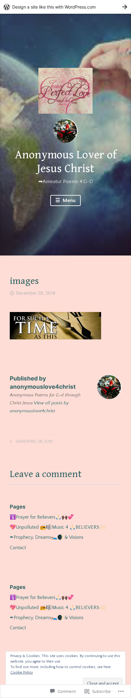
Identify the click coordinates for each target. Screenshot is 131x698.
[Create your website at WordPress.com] (65, 7)
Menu (69, 200)
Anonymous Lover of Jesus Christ (65, 162)
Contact (18, 547)
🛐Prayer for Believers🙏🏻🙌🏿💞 (42, 517)
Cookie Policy (21, 672)
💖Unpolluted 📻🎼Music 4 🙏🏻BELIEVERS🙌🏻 (57, 527)
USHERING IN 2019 (30, 443)
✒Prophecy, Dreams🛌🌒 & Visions (46, 537)
